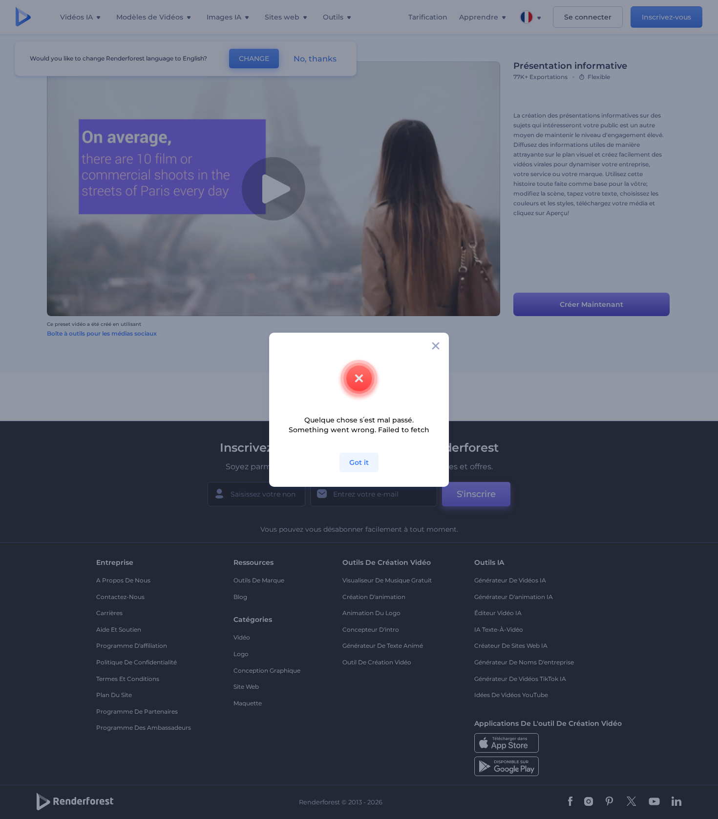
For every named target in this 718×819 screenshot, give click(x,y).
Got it (359, 462)
